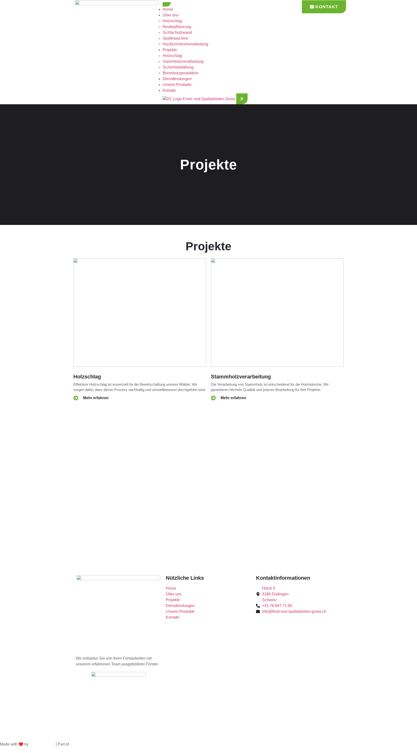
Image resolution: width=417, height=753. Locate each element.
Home (168, 9)
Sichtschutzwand (177, 32)
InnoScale (78, 744)
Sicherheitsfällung (178, 67)
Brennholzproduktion (180, 73)
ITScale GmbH (42, 744)
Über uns (170, 15)
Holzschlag (172, 21)
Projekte (170, 50)
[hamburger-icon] (167, 4)
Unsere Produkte (177, 85)
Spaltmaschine (175, 38)
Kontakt (169, 90)
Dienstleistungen (177, 79)
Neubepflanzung (177, 27)
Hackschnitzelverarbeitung (185, 44)
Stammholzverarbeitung (183, 61)
